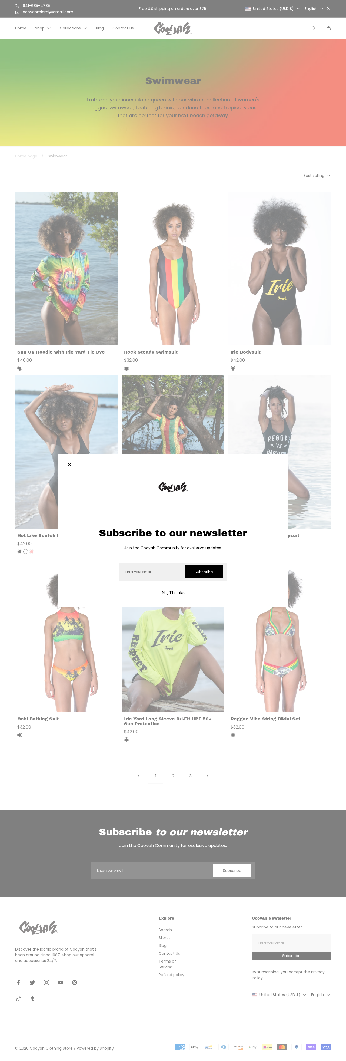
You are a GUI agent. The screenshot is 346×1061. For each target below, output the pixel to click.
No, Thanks (173, 592)
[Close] (69, 464)
